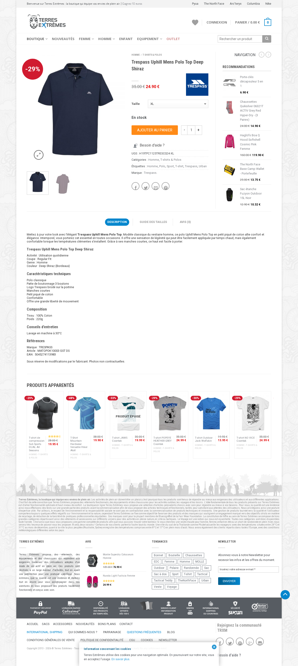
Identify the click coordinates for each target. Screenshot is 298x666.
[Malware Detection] (235, 608)
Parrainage (112, 632)
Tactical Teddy (163, 580)
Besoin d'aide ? (152, 145)
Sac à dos (160, 574)
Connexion (217, 22)
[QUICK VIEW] (45, 413)
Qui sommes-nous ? (82, 632)
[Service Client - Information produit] (168, 608)
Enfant (126, 39)
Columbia (253, 3)
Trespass (191, 166)
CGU (132, 640)
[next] (119, 109)
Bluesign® (164, 516)
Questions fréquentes (144, 632)
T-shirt (179, 166)
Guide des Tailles (153, 222)
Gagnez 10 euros (132, 3)
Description (117, 222)
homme (204, 522)
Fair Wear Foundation (190, 516)
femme (213, 522)
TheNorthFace (187, 580)
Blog (171, 632)
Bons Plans (107, 624)
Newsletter (168, 640)
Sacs (46, 624)
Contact (126, 624)
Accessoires (62, 624)
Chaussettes (193, 555)
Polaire (174, 568)
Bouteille (174, 555)
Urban (203, 166)
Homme (105, 39)
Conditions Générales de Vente (51, 640)
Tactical (202, 574)
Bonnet (158, 555)
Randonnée (191, 568)
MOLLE (199, 561)
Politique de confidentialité (102, 640)
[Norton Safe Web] (259, 607)
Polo (162, 166)
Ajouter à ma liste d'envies (113, 63)
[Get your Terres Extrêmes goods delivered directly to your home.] (211, 608)
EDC (156, 561)
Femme (85, 39)
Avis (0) (185, 222)
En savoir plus (120, 659)
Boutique (35, 39)
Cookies (147, 640)
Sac (206, 568)
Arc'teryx (235, 3)
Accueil (32, 624)
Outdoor (159, 568)
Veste (158, 586)
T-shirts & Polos (152, 55)
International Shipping (44, 632)
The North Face (214, 3)
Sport (170, 166)
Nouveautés (63, 39)
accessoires (85, 519)
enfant (220, 522)
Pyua (195, 3)
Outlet (173, 39)
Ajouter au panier (154, 130)
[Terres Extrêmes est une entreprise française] (146, 606)
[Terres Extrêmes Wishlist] (195, 23)
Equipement (148, 39)
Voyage (172, 586)
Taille (136, 104)
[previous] (32, 109)
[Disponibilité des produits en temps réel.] (100, 608)
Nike (268, 3)
